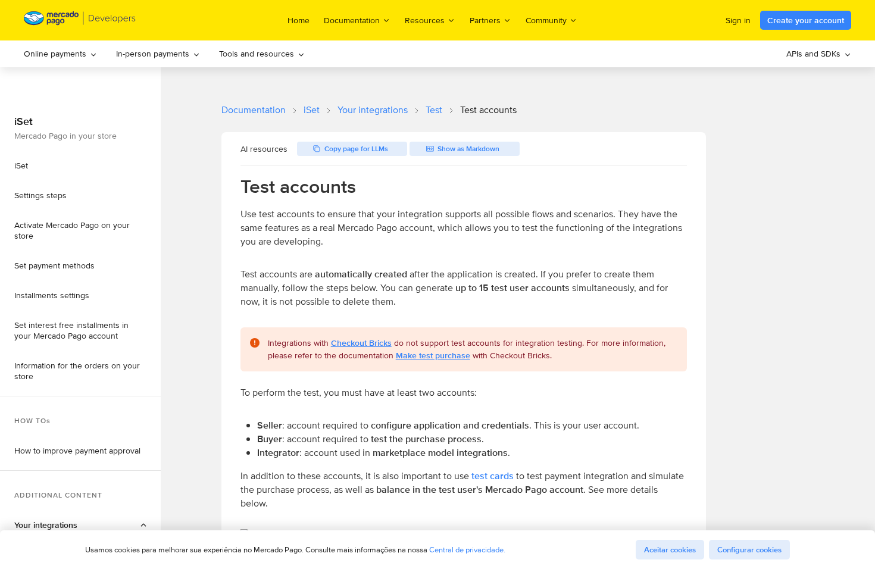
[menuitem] (60, 54)
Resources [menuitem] (425, 19)
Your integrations (373, 110)
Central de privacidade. (467, 549)
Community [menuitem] (546, 19)
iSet (312, 110)
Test (434, 110)
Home (299, 20)
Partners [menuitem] (485, 19)
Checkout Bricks (361, 343)
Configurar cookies (749, 549)
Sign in (738, 20)
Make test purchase (433, 355)
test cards (492, 476)
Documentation (253, 110)
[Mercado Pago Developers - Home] (80, 20)
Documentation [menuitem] (352, 19)
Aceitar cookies (670, 549)
